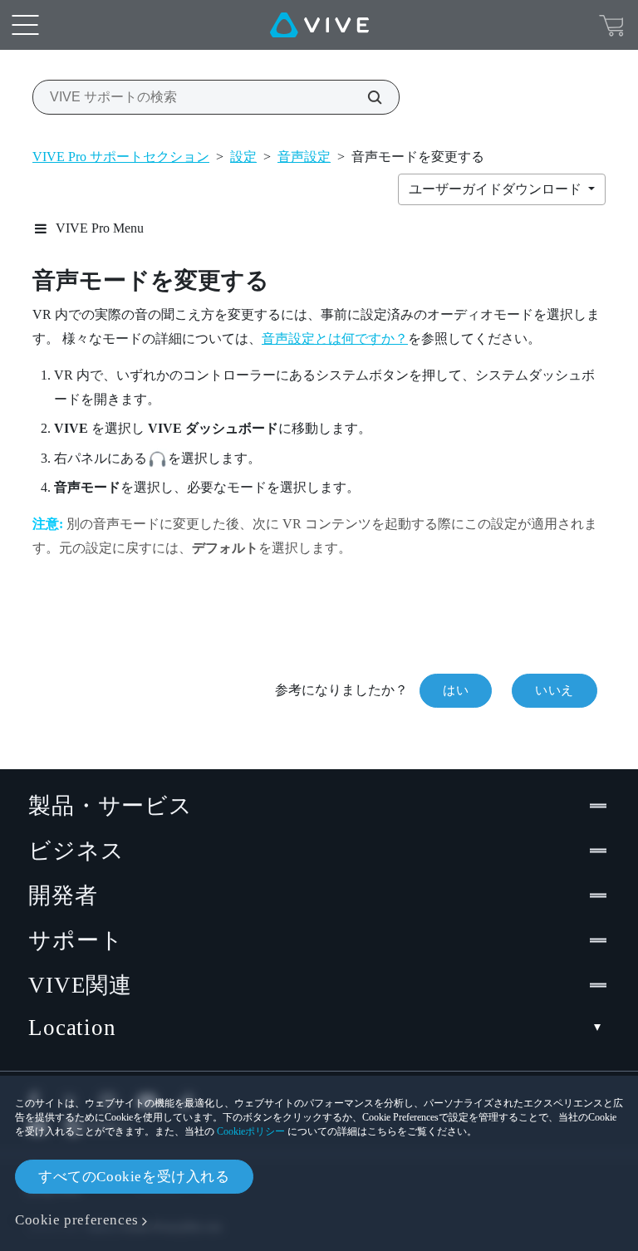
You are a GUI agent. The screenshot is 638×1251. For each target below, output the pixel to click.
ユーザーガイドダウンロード (497, 189)
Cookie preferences (77, 1220)
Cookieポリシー (251, 1131)
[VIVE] (319, 24)
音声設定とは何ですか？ (335, 338)
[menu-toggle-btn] (25, 25)
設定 (243, 157)
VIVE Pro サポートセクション (120, 157)
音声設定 (304, 157)
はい (456, 690)
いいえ (554, 690)
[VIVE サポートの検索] (365, 97)
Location (72, 1027)
